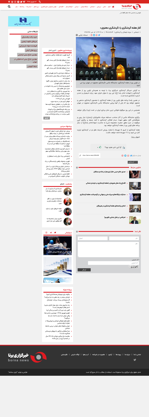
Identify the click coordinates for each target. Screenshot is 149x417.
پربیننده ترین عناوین (65, 50)
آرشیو (46, 118)
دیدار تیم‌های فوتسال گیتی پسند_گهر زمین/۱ (58, 69)
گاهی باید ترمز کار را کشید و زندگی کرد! (58, 310)
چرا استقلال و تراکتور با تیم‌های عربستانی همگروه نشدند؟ (57, 332)
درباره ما (127, 354)
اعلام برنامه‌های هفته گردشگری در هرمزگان (111, 206)
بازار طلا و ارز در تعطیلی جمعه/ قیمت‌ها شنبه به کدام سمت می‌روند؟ (58, 105)
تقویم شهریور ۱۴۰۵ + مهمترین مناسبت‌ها (57, 313)
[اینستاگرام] (15, 1)
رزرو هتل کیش (31, 50)
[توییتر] (21, 1)
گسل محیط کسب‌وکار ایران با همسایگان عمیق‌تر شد (57, 77)
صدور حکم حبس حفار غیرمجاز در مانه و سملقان (109, 172)
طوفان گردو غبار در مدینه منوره (60, 101)
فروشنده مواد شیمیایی (28, 46)
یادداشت (69, 184)
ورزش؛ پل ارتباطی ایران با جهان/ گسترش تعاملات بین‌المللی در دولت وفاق (57, 132)
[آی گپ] (9, 1)
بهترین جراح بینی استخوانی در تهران (25, 60)
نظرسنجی (64, 354)
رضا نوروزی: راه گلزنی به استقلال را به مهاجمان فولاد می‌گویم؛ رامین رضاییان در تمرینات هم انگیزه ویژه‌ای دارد (57, 93)
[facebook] (91, 35)
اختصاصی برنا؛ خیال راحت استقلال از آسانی (58, 157)
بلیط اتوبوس (32, 66)
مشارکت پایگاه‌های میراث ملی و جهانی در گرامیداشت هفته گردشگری (102, 194)
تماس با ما (137, 354)
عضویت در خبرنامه (98, 354)
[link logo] (131, 6)
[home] (113, 7)
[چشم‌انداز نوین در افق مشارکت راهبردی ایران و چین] (68, 202)
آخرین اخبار (52, 50)
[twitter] (99, 35)
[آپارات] (12, 1)
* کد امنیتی (135, 260)
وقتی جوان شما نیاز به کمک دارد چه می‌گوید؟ (59, 317)
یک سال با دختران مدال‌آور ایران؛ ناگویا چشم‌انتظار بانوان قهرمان (58, 82)
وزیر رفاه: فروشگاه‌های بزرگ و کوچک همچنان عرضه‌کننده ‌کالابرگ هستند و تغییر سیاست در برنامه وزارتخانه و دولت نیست (57, 113)
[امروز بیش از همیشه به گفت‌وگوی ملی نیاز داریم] (68, 222)
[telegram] (94, 35)
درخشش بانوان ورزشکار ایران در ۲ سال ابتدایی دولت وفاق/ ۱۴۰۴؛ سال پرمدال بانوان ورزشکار (58, 168)
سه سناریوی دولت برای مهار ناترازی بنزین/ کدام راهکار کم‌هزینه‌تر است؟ (57, 306)
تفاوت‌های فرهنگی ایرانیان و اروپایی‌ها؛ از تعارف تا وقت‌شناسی (57, 322)
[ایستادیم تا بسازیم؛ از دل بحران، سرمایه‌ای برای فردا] (68, 192)
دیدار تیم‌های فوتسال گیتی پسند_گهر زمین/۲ (58, 61)
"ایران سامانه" (12, 372)
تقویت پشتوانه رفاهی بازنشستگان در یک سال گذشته (57, 162)
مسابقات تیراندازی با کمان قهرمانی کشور (57, 73)
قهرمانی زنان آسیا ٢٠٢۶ (63, 99)
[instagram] (46, 233)
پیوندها (118, 354)
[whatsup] (96, 35)
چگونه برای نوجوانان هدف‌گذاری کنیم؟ (58, 294)
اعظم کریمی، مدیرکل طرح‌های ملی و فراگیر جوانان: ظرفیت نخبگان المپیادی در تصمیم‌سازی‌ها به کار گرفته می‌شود (57, 176)
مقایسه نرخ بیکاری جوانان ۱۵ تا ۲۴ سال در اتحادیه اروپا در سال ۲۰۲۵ (58, 337)
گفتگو (62, 184)
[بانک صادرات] (23, 21)
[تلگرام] (18, 1)
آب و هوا (86, 354)
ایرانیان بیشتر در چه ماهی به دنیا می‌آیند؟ (57, 297)
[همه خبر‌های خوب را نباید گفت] (68, 212)
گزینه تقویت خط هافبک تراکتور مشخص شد (58, 56)
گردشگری (131, 162)
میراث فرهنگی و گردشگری (123, 32)
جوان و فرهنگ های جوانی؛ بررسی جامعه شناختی (57, 327)
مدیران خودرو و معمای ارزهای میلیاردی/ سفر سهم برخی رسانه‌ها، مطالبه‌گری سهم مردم (57, 151)
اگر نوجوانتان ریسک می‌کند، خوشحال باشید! (58, 301)
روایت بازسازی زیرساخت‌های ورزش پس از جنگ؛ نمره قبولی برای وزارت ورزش (57, 137)
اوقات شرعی (75, 354)
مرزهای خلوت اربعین (29, 41)
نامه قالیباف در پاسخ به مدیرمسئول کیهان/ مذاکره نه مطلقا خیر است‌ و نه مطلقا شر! (58, 143)
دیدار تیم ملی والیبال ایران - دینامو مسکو (57, 65)
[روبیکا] (24, 1)
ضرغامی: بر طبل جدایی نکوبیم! (114, 217)
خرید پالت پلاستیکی (29, 37)
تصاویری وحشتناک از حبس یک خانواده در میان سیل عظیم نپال (57, 87)
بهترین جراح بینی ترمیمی (27, 54)
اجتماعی (136, 32)
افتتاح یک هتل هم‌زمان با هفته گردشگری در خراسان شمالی (105, 183)
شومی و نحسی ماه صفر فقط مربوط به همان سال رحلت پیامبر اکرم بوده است (116, 13)
